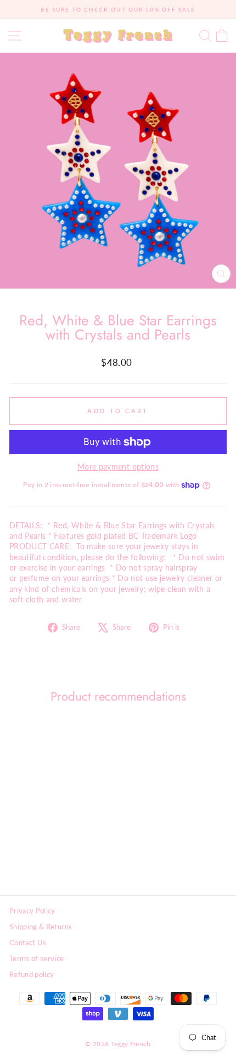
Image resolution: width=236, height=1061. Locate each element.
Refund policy (31, 974)
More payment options (118, 466)
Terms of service (36, 958)
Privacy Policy (32, 910)
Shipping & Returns (40, 926)
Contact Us (27, 942)
